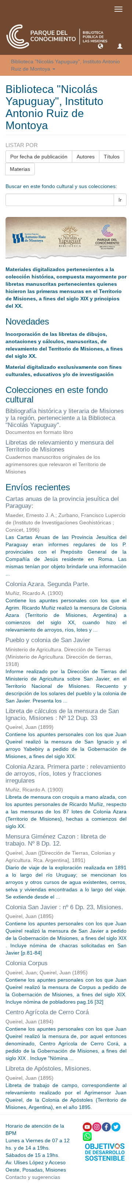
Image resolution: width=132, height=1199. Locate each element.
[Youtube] (87, 1126)
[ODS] (104, 1151)
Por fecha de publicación (38, 157)
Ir (120, 200)
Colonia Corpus (27, 963)
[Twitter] (116, 1126)
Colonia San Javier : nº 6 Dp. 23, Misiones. (64, 907)
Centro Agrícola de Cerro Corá (47, 1012)
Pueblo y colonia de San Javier (48, 640)
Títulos (112, 157)
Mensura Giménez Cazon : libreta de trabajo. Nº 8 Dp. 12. (56, 840)
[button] (100, 46)
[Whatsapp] (87, 1136)
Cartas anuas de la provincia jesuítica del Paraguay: (62, 502)
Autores (86, 157)
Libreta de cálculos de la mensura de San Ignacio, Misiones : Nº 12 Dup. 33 (62, 715)
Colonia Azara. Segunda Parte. (47, 584)
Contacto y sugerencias (33, 1177)
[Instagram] (97, 1126)
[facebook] (106, 1126)
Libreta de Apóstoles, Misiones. (48, 1068)
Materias (20, 169)
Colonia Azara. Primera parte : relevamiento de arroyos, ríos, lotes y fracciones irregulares (65, 773)
